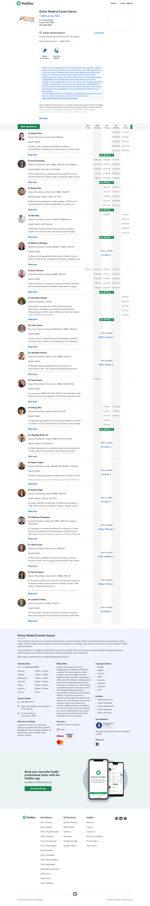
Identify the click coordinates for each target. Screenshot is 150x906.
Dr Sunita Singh (35, 490)
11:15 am (125, 233)
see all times (105, 155)
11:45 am (116, 141)
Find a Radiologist (48, 864)
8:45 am (125, 306)
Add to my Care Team (51, 16)
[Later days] (131, 127)
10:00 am (116, 164)
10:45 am (116, 132)
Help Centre (46, 878)
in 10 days (105, 611)
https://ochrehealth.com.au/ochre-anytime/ (60, 98)
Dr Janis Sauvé (35, 380)
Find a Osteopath (48, 855)
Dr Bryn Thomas (35, 271)
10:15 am (125, 146)
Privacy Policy (92, 841)
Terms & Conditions (94, 836)
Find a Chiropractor (49, 841)
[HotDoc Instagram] (125, 818)
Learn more (99, 33)
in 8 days (105, 474)
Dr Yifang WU (34, 408)
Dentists (67, 832)
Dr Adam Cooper (36, 463)
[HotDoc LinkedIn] (121, 818)
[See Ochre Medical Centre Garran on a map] (119, 20)
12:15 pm (116, 150)
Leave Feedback (47, 883)
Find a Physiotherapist (50, 832)
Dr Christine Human (37, 298)
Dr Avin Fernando (36, 161)
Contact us (91, 832)
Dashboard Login (70, 841)
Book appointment (29, 127)
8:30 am (106, 269)
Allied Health (69, 827)
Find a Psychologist (48, 846)
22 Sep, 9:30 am (105, 584)
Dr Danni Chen (35, 133)
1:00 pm (97, 283)
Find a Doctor (46, 822)
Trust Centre (91, 846)
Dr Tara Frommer (36, 572)
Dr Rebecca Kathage (37, 243)
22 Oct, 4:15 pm (105, 337)
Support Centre (70, 846)
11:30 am (107, 173)
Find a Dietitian (47, 850)
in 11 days (105, 447)
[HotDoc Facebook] (117, 818)
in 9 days (105, 502)
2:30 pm (106, 215)
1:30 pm (88, 269)
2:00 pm (97, 178)
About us (90, 822)
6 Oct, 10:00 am (105, 557)
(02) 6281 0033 (27, 702)
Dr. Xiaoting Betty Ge (38, 435)
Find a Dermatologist (49, 860)
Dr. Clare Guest (35, 325)
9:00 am (106, 187)
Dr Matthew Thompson (39, 517)
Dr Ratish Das (34, 188)
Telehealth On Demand (50, 869)
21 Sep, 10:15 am (105, 529)
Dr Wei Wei (33, 216)
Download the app (38, 789)
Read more (32, 155)
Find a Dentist (46, 827)
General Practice (70, 822)
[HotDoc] (25, 3)
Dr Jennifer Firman (37, 600)
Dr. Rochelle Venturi (37, 353)
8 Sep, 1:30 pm (105, 365)
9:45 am (125, 141)
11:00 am (116, 137)
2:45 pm (116, 178)
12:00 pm (116, 146)
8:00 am (125, 297)
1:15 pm (97, 173)
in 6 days (105, 255)
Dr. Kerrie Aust (35, 545)
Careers (89, 827)
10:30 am (125, 150)
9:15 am (125, 132)
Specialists (68, 836)
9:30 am (125, 137)
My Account (46, 874)
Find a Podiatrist (47, 836)
